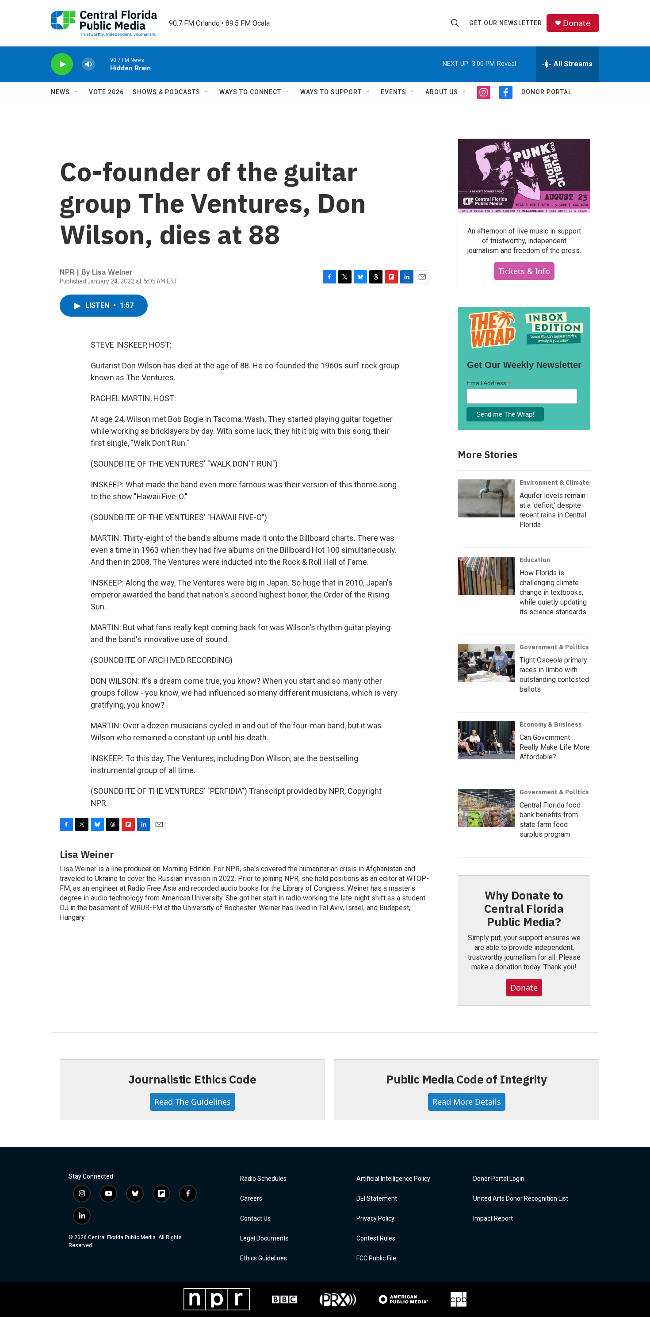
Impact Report (493, 1218)
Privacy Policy (375, 1218)
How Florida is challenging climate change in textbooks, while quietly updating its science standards (553, 592)
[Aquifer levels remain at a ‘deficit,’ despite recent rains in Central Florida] (486, 498)
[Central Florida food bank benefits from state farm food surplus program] (486, 808)
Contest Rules (375, 1238)
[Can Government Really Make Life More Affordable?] (486, 740)
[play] (62, 64)
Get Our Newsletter (505, 23)
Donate (576, 23)
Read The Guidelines (192, 1101)
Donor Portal (546, 92)
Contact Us (255, 1218)
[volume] (88, 64)
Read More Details (466, 1101)
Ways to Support (331, 92)
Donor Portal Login (498, 1178)
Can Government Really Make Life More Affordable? (555, 747)
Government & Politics (554, 647)
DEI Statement (376, 1198)
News (60, 92)
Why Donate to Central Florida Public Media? (524, 908)
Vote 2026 (106, 92)
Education (535, 560)
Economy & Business (551, 724)
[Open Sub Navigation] (76, 92)
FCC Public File (376, 1258)
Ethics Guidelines (263, 1258)
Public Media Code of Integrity (466, 1079)
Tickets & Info (524, 271)
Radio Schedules (263, 1178)
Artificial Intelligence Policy (393, 1178)
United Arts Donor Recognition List (520, 1198)
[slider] (102, 64)
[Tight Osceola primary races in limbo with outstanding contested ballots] (486, 663)
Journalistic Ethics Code (192, 1079)
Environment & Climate (554, 482)
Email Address (489, 383)
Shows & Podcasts (166, 92)
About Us (441, 92)
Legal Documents (264, 1238)
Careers (251, 1198)
